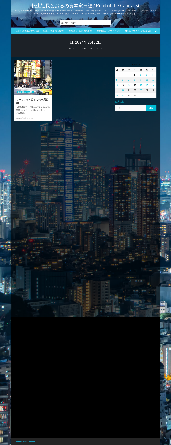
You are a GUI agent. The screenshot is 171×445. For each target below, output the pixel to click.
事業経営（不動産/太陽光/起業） (81, 31)
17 (147, 85)
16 (141, 85)
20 (123, 90)
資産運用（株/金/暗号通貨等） (54, 31)
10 (147, 80)
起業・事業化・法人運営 (25, 92)
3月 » (122, 101)
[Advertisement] (135, 209)
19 (117, 90)
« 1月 (117, 101)
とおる (31, 118)
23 (141, 90)
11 (153, 80)
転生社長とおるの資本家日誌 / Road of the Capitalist (85, 5)
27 (123, 95)
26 (117, 95)
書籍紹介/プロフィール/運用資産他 (138, 31)
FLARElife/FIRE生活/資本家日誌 (27, 31)
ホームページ (73, 48)
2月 (91, 48)
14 (129, 85)
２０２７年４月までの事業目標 (32, 101)
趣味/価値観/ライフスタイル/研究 (109, 31)
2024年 (84, 48)
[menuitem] (27, 31)
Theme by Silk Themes (25, 441)
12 (117, 85)
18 (153, 85)
